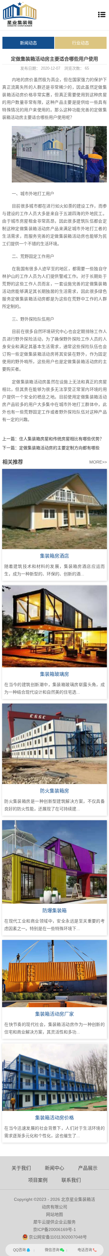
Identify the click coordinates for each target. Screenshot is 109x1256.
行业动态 (80, 42)
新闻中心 (54, 1168)
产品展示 (87, 1168)
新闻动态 (28, 42)
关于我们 (21, 1168)
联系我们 (71, 1180)
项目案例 (38, 1180)
